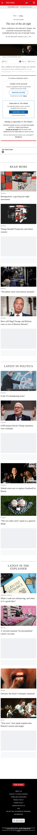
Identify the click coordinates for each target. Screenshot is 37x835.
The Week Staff (12, 36)
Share (5, 61)
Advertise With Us (18, 805)
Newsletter (32, 61)
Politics (21, 15)
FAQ (18, 808)
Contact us (18, 137)
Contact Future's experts (18, 794)
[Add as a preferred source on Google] (18, 821)
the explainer (18, 19)
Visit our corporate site (24, 828)
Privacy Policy (18, 800)
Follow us (23, 61)
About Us (18, 791)
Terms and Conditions (18, 797)
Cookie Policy (18, 802)
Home (15, 15)
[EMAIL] (3, 152)
